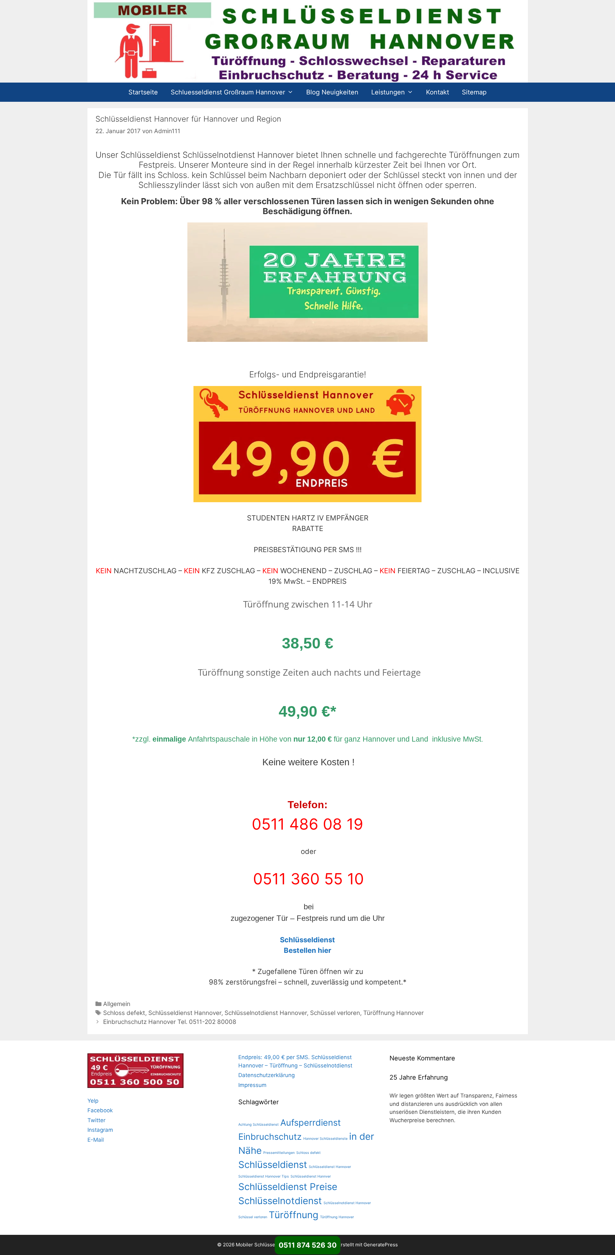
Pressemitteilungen (279, 1153)
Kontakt (437, 92)
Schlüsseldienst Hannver (311, 1176)
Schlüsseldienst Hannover (184, 1013)
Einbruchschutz (270, 1136)
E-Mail (95, 1140)
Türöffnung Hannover (393, 1013)
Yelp (92, 1101)
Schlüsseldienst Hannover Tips (263, 1176)
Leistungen (388, 92)
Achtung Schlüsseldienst (258, 1124)
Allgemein (116, 1004)
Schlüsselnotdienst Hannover (266, 1013)
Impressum (252, 1085)
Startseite (143, 92)
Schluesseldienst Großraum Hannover (228, 92)
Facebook (100, 1110)
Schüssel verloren (335, 1013)
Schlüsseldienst (272, 1164)
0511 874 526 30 (308, 1245)
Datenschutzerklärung (266, 1075)
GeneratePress (381, 1245)
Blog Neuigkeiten (332, 92)
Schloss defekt (124, 1013)
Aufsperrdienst (310, 1122)
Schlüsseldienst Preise (287, 1186)
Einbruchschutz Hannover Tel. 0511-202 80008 (169, 1022)
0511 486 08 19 (307, 824)
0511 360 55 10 (308, 878)
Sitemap (474, 92)
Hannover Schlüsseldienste (325, 1139)
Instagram (100, 1130)
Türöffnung (293, 1214)
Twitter (96, 1120)
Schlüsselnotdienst (280, 1200)
